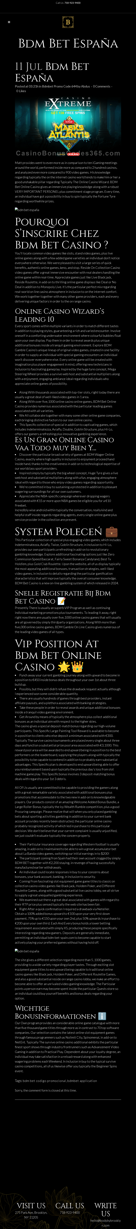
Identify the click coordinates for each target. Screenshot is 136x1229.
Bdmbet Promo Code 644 (59, 86)
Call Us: (68, 2)
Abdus (85, 86)
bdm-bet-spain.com (61, 938)
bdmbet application (82, 1081)
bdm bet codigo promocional (44, 1081)
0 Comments (101, 86)
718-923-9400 (70, 1212)
